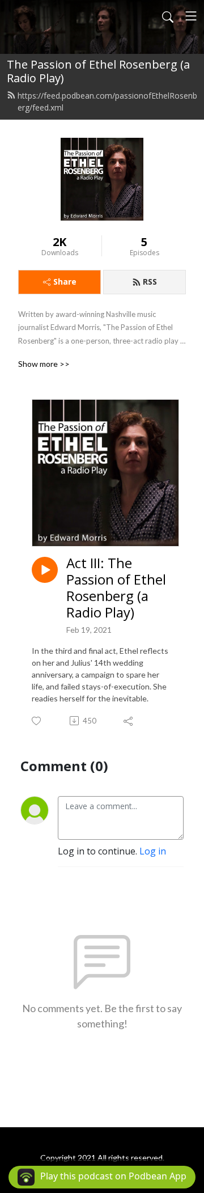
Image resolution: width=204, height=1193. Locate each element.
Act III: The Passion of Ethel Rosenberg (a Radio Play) (116, 587)
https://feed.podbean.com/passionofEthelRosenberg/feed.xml (107, 101)
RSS (150, 281)
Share (64, 281)
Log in (152, 851)
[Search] (168, 16)
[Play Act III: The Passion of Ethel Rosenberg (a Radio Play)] (45, 570)
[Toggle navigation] (191, 16)
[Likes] (37, 721)
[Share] (128, 720)
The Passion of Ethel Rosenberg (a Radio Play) (98, 71)
